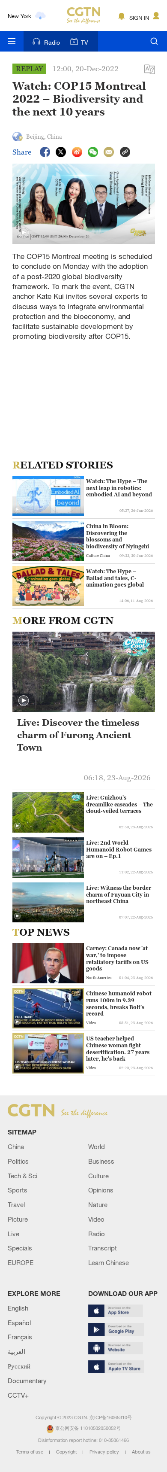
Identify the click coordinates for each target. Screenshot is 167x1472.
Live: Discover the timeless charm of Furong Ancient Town (78, 735)
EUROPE (20, 1262)
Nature (97, 1204)
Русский (19, 1366)
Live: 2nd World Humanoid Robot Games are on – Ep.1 (119, 849)
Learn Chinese (108, 1262)
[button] (24, 233)
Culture (98, 1176)
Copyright (67, 1452)
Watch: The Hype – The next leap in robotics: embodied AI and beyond (119, 488)
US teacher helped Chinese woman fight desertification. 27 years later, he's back (117, 1048)
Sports (17, 1190)
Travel (16, 1204)
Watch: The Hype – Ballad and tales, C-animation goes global (115, 578)
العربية (16, 1351)
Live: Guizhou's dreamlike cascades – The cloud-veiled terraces (119, 804)
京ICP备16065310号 (110, 1417)
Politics (18, 1161)
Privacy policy (104, 1452)
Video (96, 1219)
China (16, 1146)
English (18, 1308)
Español (19, 1322)
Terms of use (30, 1452)
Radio (52, 42)
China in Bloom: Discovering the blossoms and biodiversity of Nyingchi (117, 536)
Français (20, 1337)
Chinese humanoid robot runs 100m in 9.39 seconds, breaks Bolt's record (119, 1003)
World (96, 1146)
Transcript (102, 1248)
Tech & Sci (22, 1176)
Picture (18, 1219)
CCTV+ (18, 1395)
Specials (20, 1248)
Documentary (27, 1380)
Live (13, 1234)
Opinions (100, 1190)
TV (84, 42)
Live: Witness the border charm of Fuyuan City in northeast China (118, 894)
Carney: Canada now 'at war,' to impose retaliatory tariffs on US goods (117, 958)
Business (101, 1161)
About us (141, 1452)
